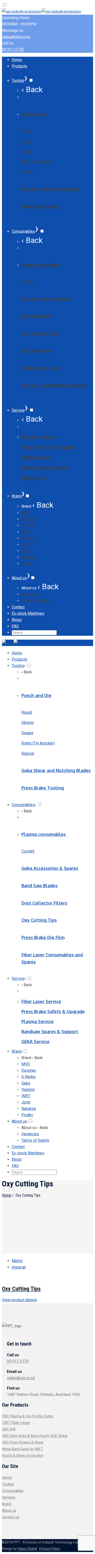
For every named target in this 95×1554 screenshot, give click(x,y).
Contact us (10, 1517)
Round (26, 131)
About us (9, 1511)
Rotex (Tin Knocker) (36, 161)
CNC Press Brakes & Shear (23, 1442)
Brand (6, 1504)
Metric (17, 1261)
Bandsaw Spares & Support (45, 467)
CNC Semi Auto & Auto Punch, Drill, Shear (35, 1436)
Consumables (12, 1491)
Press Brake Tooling (39, 206)
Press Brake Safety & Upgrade (48, 447)
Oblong (26, 141)
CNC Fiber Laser (16, 1422)
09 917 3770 (13, 49)
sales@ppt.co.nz (16, 36)
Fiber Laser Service (39, 436)
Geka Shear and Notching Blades (50, 189)
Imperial (19, 1267)
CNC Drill (8, 1429)
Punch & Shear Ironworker (23, 1456)
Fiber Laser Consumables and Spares (55, 385)
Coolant (27, 281)
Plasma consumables (40, 265)
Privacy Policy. (50, 1549)
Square (26, 151)
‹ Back (32, 89)
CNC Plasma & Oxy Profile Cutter (27, 1416)
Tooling (8, 1484)
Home (6, 1195)
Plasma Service (35, 457)
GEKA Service (33, 478)
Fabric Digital (27, 1549)
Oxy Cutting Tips (36, 350)
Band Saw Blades (36, 316)
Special (27, 172)
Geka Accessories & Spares (46, 298)
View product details (19, 1300)
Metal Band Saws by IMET (22, 1449)
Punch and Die (34, 114)
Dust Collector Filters (40, 333)
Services (8, 1497)
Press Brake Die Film (40, 368)
